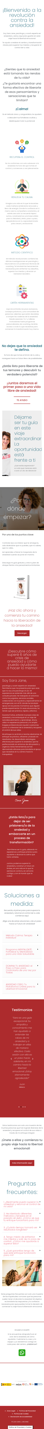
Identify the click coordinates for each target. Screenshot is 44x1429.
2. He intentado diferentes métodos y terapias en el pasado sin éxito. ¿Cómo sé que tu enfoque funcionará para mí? (21, 1217)
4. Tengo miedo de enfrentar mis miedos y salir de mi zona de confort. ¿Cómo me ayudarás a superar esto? (22, 1240)
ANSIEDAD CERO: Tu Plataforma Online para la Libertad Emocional (20, 986)
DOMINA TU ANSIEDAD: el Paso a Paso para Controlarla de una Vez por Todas (21, 969)
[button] (22, 936)
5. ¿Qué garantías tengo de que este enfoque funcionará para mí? (20, 1253)
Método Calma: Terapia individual (19, 936)
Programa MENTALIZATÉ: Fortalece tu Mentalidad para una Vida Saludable (20, 952)
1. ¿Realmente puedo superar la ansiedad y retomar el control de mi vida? (22, 1204)
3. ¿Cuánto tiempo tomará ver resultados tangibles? (20, 1228)
